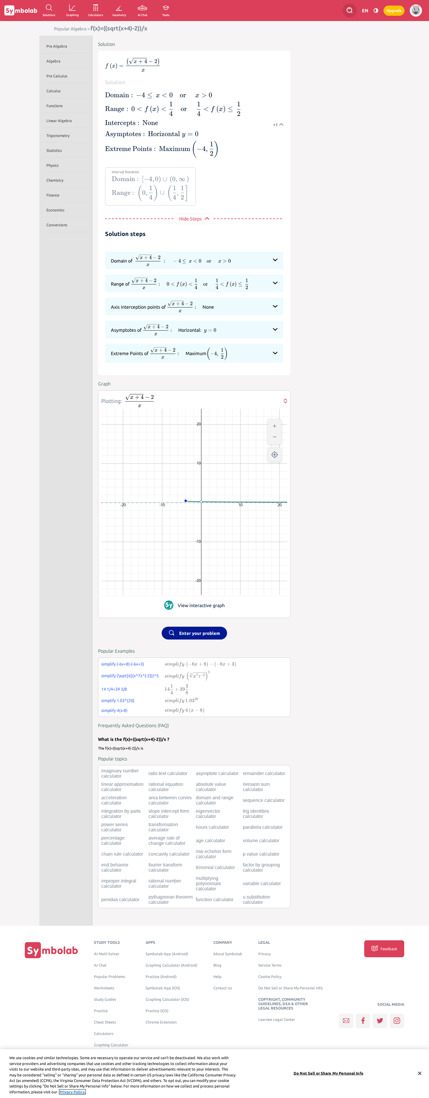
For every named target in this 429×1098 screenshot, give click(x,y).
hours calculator (212, 827)
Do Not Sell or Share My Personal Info (290, 988)
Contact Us (222, 988)
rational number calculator (165, 883)
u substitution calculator (256, 899)
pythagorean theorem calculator (171, 899)
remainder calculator (264, 773)
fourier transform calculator (165, 867)
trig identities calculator (256, 814)
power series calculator (114, 827)
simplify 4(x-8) (114, 710)
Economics (55, 210)
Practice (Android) (161, 976)
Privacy (264, 954)
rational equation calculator (166, 787)
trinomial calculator (215, 867)
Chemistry (54, 180)
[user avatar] (416, 10)
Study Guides (105, 999)
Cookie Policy (269, 976)
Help (217, 976)
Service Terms (270, 965)
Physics (52, 165)
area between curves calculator (170, 800)
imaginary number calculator (120, 773)
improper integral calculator (118, 883)
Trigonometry (57, 135)
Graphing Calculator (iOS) (167, 999)
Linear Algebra (59, 121)
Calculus (53, 91)
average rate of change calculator (167, 840)
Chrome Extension (161, 1022)
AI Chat (100, 965)
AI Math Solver (106, 954)
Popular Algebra (70, 28)
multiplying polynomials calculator (208, 883)
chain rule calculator (122, 854)
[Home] (51, 950)
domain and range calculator (214, 800)
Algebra (53, 61)
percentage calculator (113, 840)
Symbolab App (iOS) (163, 988)
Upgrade (394, 10)
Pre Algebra (56, 46)
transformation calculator (163, 827)
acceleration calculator (114, 800)
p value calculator (261, 854)
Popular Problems (109, 976)
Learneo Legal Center (276, 1019)
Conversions (56, 225)
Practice (101, 1011)
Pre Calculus (56, 76)
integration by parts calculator (121, 814)
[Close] (419, 1073)
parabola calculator (262, 827)
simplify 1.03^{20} (118, 701)
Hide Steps (190, 218)
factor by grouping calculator (261, 867)
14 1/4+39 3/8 (114, 689)
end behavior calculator (114, 867)
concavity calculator (169, 854)
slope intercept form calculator (169, 814)
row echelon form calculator (213, 854)
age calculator (210, 840)
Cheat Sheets (105, 1022)
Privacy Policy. (72, 1092)
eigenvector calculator (208, 814)
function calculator (214, 899)
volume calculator (261, 840)
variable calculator (262, 883)
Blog (217, 965)
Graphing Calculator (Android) (171, 965)
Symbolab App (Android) (167, 954)
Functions (54, 106)
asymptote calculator (217, 773)
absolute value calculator (211, 787)
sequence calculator (264, 800)
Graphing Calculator (111, 1045)
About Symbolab (227, 954)
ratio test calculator (168, 773)
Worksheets (104, 988)
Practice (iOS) (157, 1011)
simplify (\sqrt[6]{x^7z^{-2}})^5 (130, 676)
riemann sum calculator (256, 787)
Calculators (104, 1033)
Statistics (54, 150)
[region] (214, 1073)
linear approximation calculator (122, 787)
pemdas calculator (120, 899)
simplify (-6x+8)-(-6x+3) (122, 664)
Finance (52, 195)
